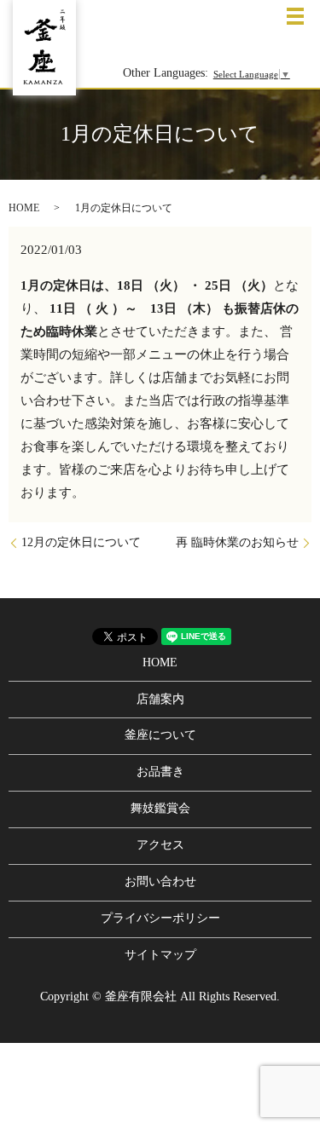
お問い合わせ (160, 881)
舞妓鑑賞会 (160, 808)
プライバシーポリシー (160, 918)
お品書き (160, 771)
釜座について (160, 735)
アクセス (160, 844)
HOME (24, 208)
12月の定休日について (81, 542)
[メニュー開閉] (295, 16)
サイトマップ (160, 954)
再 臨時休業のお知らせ (237, 542)
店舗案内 (160, 699)
